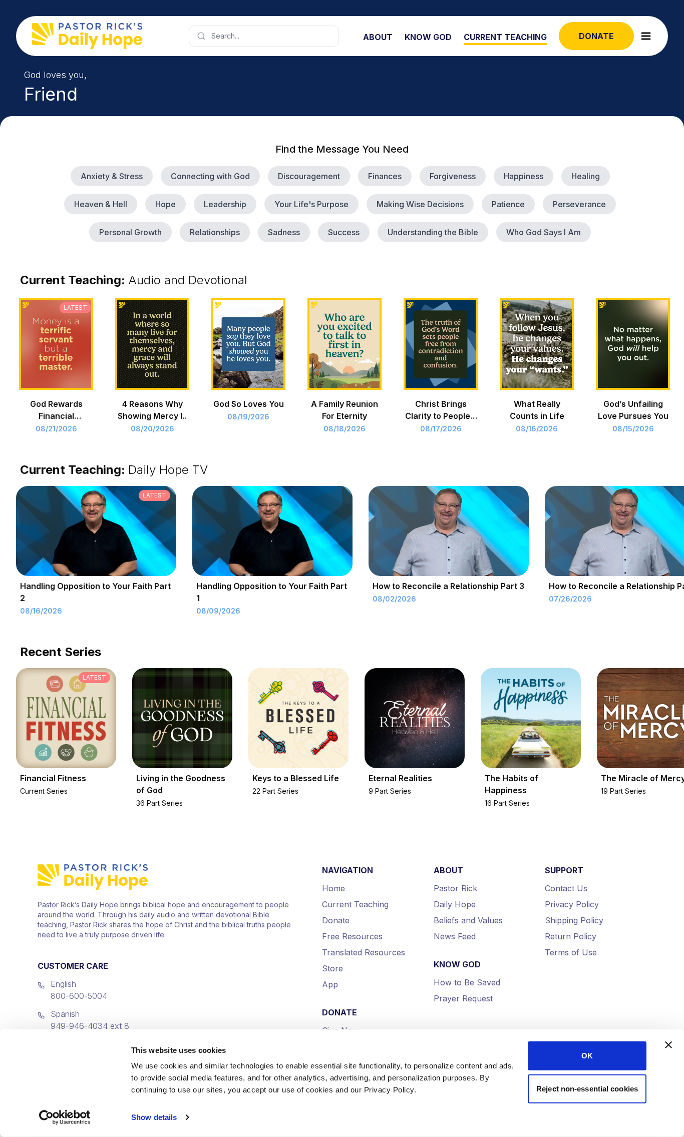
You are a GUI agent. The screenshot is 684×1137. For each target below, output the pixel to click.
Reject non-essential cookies (587, 1088)
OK (587, 1055)
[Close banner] (668, 1044)
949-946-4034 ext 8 (90, 1026)
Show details (154, 1117)
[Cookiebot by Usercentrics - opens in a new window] (65, 1117)
